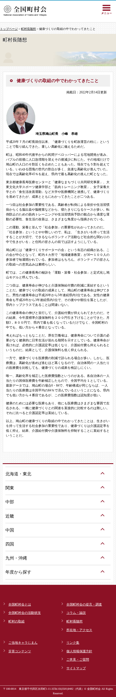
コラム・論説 (76, 613)
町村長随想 (28, 28)
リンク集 (72, 643)
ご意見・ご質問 (77, 659)
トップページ (9, 28)
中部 (9, 502)
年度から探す (18, 572)
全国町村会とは (19, 604)
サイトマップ (76, 668)
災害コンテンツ (19, 651)
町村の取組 (16, 621)
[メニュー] (106, 9)
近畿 (9, 516)
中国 (9, 530)
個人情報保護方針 (79, 651)
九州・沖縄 (16, 558)
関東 (9, 488)
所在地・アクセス (79, 630)
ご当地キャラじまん (22, 643)
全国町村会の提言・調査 (84, 604)
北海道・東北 (18, 474)
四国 (9, 544)
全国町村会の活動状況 (24, 613)
